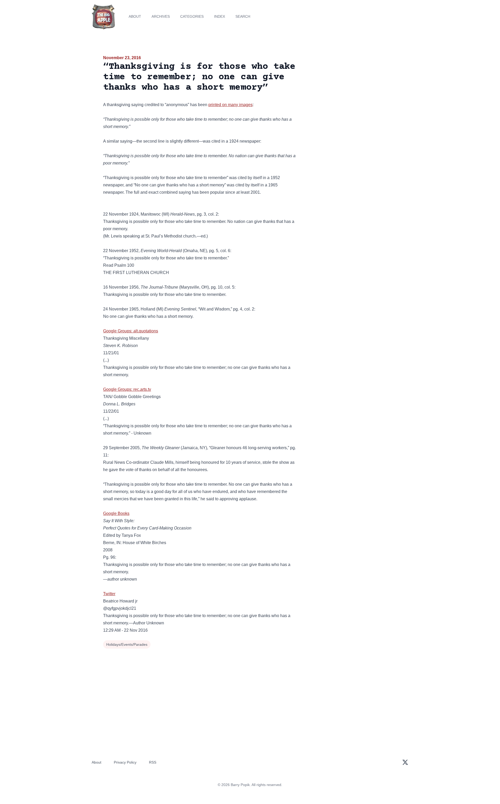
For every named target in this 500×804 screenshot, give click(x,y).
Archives (161, 16)
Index (219, 16)
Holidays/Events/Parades (126, 644)
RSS (152, 762)
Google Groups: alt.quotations (130, 331)
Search (242, 16)
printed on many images (230, 104)
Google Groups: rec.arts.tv (127, 389)
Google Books (116, 513)
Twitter (109, 594)
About (135, 16)
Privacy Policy (125, 762)
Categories (192, 16)
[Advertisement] (350, 94)
